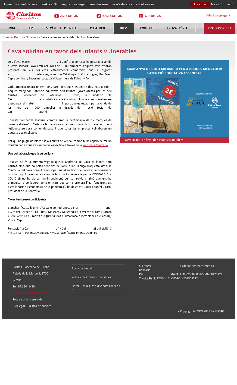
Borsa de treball (82, 268)
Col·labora (98, 28)
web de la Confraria (95, 145)
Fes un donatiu (219, 28)
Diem (123, 28)
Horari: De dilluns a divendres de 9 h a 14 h (98, 288)
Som (12, 28)
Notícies (31, 37)
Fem (30, 28)
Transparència (178, 28)
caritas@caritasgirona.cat (30, 293)
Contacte (147, 28)
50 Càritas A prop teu (61, 28)
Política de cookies (39, 306)
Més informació (222, 4)
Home (5, 37)
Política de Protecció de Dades (91, 277)
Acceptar (199, 4)
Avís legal (19, 306)
